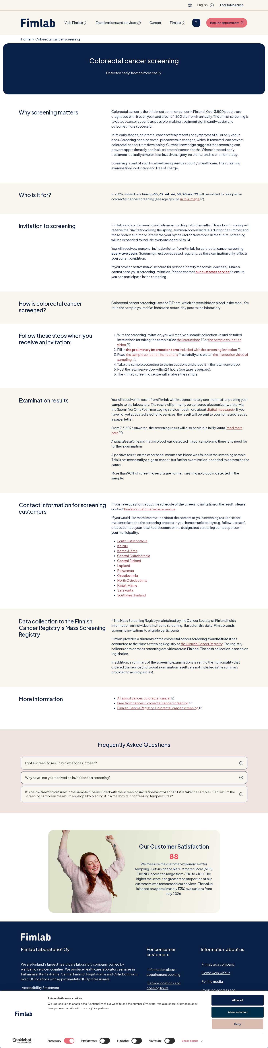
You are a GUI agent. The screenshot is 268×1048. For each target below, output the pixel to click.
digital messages (220, 409)
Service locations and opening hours (163, 985)
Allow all (237, 1000)
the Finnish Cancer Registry (201, 644)
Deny (237, 1024)
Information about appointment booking (163, 972)
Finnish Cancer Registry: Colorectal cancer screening (159, 708)
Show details (190, 1040)
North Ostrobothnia (132, 580)
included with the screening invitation (183, 349)
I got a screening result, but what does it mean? (61, 763)
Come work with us (216, 973)
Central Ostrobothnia (133, 556)
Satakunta (125, 590)
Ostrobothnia (127, 575)
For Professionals (232, 5)
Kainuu (122, 546)
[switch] (105, 1041)
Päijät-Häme (127, 585)
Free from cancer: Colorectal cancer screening (154, 703)
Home (25, 39)
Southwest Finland (131, 595)
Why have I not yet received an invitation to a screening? (67, 777)
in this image (191, 199)
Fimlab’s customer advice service (149, 509)
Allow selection (237, 1012)
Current (155, 22)
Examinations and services (116, 22)
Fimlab (175, 22)
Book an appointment (228, 23)
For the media (212, 981)
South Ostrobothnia (132, 541)
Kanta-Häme (127, 551)
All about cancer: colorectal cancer (145, 698)
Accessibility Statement (40, 987)
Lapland (123, 565)
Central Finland (129, 561)
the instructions (190, 340)
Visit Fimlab (74, 22)
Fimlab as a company (218, 964)
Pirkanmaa (125, 570)
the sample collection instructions (153, 354)
